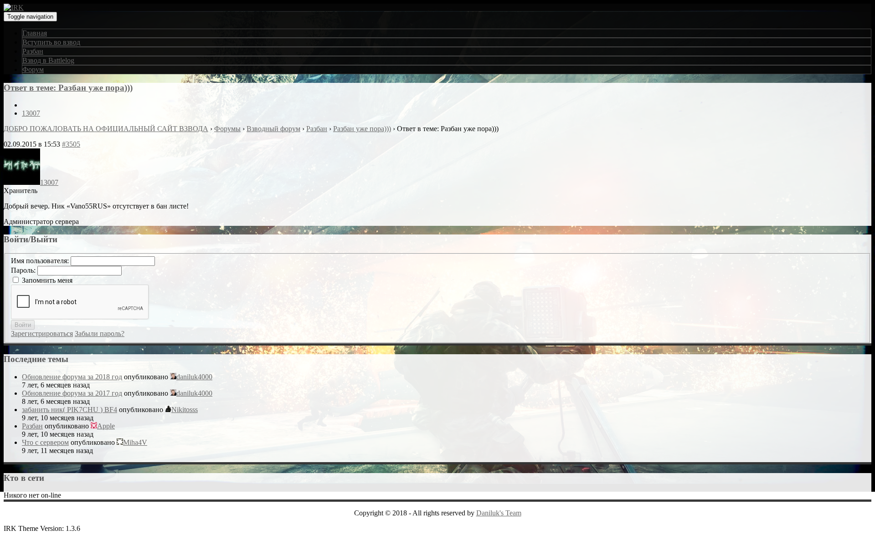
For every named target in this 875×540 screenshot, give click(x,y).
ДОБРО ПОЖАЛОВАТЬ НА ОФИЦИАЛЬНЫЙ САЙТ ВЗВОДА (106, 128)
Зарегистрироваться (42, 333)
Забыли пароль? (99, 333)
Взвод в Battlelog (48, 60)
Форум (33, 69)
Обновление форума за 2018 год (72, 377)
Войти (23, 324)
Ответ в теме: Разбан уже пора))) (68, 87)
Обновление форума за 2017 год (72, 393)
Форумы (227, 128)
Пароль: (24, 270)
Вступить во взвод (51, 42)
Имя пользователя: (41, 261)
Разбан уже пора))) (362, 128)
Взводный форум (273, 128)
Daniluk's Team (498, 513)
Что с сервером (45, 442)
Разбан (32, 51)
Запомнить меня (47, 280)
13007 (31, 113)
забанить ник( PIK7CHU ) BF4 (69, 409)
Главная (34, 33)
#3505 (71, 144)
